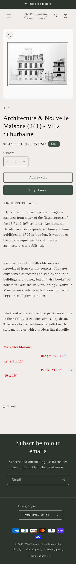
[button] (9, 16)
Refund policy (34, 549)
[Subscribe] (64, 480)
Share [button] (11, 406)
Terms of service (40, 556)
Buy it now (38, 190)
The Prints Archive (36, 544)
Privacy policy (55, 549)
